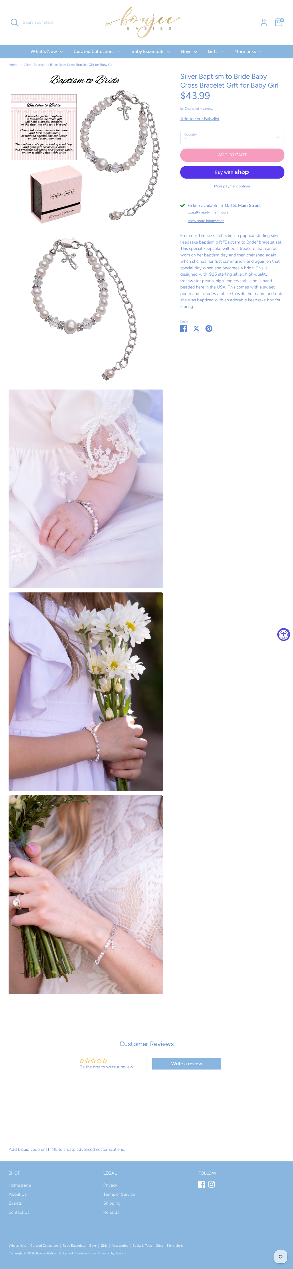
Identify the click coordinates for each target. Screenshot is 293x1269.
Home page (20, 1185)
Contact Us (19, 1212)
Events (15, 1203)
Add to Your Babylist (199, 119)
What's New (44, 51)
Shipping (111, 1203)
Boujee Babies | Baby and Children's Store (66, 1253)
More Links (175, 1246)
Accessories (120, 1246)
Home (13, 65)
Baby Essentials (148, 51)
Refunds (111, 1212)
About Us (18, 1194)
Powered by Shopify (112, 1253)
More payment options (232, 186)
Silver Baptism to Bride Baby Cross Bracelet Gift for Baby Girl (68, 65)
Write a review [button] (186, 1064)
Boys (187, 51)
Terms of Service (119, 1194)
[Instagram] (211, 1184)
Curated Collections (95, 51)
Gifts (159, 1246)
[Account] (264, 22)
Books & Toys (142, 1246)
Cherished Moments (199, 108)
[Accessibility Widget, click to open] (283, 634)
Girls (213, 51)
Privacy (110, 1185)
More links (245, 51)
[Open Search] (14, 22)
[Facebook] (201, 1184)
